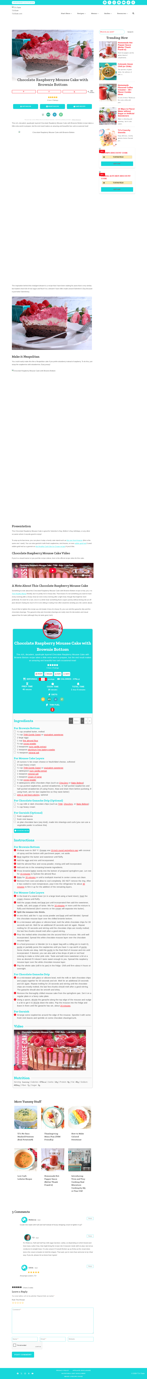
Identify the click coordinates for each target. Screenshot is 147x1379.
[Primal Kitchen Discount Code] (117, 172)
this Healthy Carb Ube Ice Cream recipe (50, 546)
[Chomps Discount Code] (117, 148)
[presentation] (25, 1117)
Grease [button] (43, 850)
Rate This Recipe (18, 1300)
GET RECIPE (26, 106)
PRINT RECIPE (53, 106)
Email (43, 1339)
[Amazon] (133, 2)
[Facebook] (105, 2)
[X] (109, 2)
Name (15, 1339)
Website (72, 1339)
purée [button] (19, 947)
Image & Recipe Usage (73, 1376)
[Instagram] (114, 2)
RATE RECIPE (80, 106)
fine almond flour (30, 741)
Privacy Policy (62, 1370)
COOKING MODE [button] (22, 831)
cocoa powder (29, 744)
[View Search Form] (133, 13)
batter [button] (33, 871)
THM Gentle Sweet (32, 735)
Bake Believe (77, 783)
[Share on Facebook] (49, 91)
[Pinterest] (119, 2)
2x (86, 721)
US (71, 721)
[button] (49, 97)
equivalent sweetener (53, 735)
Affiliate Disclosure (76, 119)
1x (82, 721)
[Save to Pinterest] (24, 91)
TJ (33, 1238)
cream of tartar (35, 777)
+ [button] (45, 679)
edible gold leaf (80, 543)
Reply (90, 1218)
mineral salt (34, 753)
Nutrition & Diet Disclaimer (74, 1373)
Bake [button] (19, 877)
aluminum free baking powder (41, 750)
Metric (76, 721)
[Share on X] (74, 91)
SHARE (49, 674)
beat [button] (82, 896)
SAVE (67, 674)
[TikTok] (128, 2)
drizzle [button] (34, 1000)
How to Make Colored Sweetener (77, 1136)
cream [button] (20, 899)
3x (89, 721)
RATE (58, 674)
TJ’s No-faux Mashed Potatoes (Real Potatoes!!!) (26, 1136)
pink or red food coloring (28, 795)
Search (130, 32)
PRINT (39, 674)
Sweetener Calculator (23, 2)
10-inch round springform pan (64, 850)
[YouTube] (124, 2)
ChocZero (63, 783)
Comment (17, 1309)
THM (60, 804)
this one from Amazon (74, 540)
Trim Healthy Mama (19, 594)
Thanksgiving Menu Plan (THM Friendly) (52, 1136)
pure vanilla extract (37, 747)
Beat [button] (19, 857)
